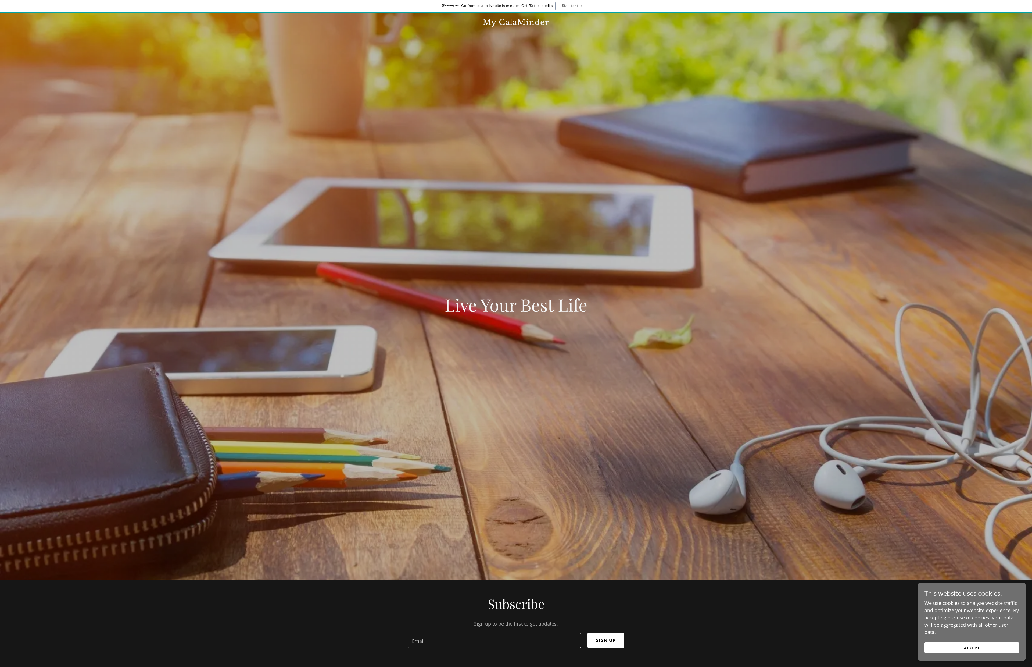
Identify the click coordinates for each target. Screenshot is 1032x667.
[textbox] (494, 640)
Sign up (606, 640)
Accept (972, 647)
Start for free (572, 6)
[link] (516, 23)
